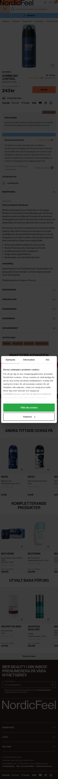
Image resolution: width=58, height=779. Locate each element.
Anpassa (27, 416)
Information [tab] (29, 360)
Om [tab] (47, 360)
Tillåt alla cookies (29, 407)
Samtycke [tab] (10, 360)
